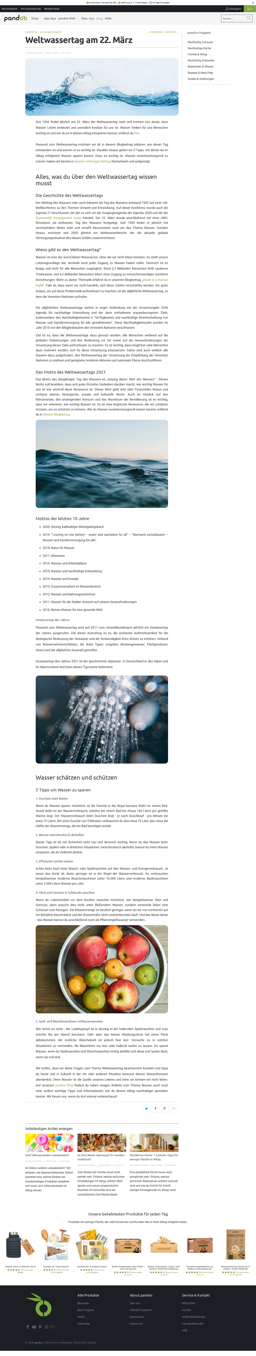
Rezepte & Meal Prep (200, 72)
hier (136, 133)
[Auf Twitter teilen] (146, 1109)
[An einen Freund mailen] (173, 1109)
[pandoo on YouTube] (34, 1327)
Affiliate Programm (141, 1310)
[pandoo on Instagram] (46, 1327)
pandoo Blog (64, 1085)
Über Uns (135, 1303)
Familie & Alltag (197, 54)
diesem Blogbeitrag (56, 414)
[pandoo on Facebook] (27, 1327)
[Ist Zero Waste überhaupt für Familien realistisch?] (101, 1143)
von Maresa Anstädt (34, 53)
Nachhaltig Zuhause (200, 42)
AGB (184, 1330)
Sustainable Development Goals (58, 218)
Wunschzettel (10, 8)
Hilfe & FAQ (188, 1303)
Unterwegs (83, 1323)
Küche (81, 1316)
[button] (36, 18)
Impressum (136, 1323)
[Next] (248, 1253)
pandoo (38, 1342)
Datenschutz (137, 1316)
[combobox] (237, 18)
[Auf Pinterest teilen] (164, 1109)
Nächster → (172, 32)
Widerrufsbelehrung (193, 1316)
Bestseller (83, 1303)
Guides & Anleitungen (201, 79)
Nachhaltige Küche (199, 48)
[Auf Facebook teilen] (155, 1109)
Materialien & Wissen (201, 66)
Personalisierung (31, 8)
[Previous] (8, 1253)
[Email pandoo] (52, 1327)
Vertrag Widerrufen (193, 1323)
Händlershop (52, 8)
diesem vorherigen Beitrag (92, 161)
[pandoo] (15, 18)
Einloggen (235, 8)
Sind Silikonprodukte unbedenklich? (47, 1155)
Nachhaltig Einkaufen (201, 60)
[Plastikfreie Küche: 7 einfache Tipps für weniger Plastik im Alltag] (154, 1143)
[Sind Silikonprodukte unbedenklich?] (49, 1143)
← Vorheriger (154, 32)
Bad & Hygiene (85, 1310)
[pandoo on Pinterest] (40, 1327)
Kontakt (186, 1310)
